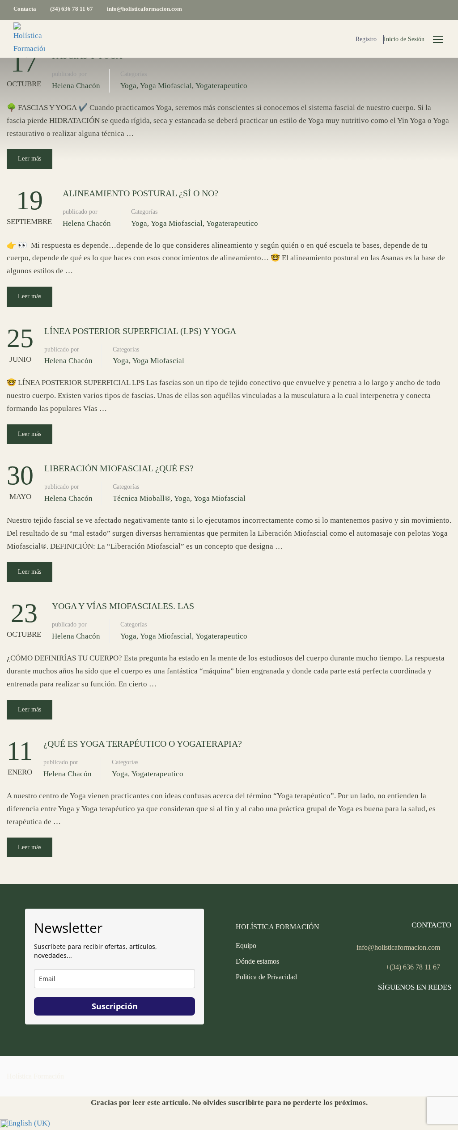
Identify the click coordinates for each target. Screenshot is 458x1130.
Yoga (128, 85)
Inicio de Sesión (404, 39)
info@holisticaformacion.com (144, 8)
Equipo (246, 945)
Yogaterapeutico (221, 85)
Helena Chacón (76, 85)
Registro (366, 39)
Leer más (29, 158)
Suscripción (115, 1006)
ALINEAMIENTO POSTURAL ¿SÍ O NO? (140, 193)
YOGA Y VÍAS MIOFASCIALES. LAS (123, 606)
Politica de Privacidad (266, 977)
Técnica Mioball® (141, 498)
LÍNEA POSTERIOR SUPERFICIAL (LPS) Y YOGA (140, 331)
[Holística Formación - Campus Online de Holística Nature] (29, 38)
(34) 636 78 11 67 (71, 8)
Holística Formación (35, 1076)
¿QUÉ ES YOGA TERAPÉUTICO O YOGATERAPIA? (142, 744)
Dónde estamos (257, 961)
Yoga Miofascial (166, 85)
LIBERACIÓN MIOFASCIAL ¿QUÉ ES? (119, 468)
